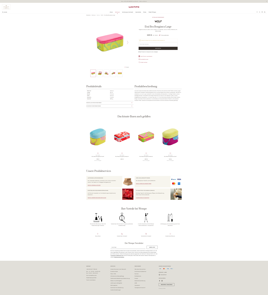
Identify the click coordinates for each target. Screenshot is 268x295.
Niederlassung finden (91, 277)
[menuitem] (257, 12)
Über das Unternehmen (140, 269)
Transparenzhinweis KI (140, 287)
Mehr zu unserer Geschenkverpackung (97, 197)
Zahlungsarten (114, 285)
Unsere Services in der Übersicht (118, 269)
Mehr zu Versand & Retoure (94, 185)
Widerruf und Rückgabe (116, 280)
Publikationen (138, 276)
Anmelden (152, 247)
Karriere (136, 273)
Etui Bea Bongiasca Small (98, 156)
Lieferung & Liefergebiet (116, 283)
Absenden (158, 48)
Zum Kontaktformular (91, 275)
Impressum (137, 285)
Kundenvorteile (114, 271)
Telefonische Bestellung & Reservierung (120, 278)
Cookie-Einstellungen (115, 290)
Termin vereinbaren (91, 280)
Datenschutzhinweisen (119, 257)
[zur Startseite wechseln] (134, 7)
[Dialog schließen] (267, 1)
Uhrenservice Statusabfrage (117, 276)
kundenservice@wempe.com (117, 255)
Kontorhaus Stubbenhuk (140, 271)
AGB (136, 283)
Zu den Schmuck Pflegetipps (142, 197)
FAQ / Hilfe (113, 273)
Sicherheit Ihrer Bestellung (116, 287)
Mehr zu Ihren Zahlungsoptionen (143, 183)
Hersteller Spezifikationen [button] (93, 102)
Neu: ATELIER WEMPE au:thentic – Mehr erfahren (134, 1)
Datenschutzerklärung (140, 280)
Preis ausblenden (165, 35)
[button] (145, 56)
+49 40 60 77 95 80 (91, 269)
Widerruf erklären (166, 284)
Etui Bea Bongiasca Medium (122, 156)
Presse (136, 278)
